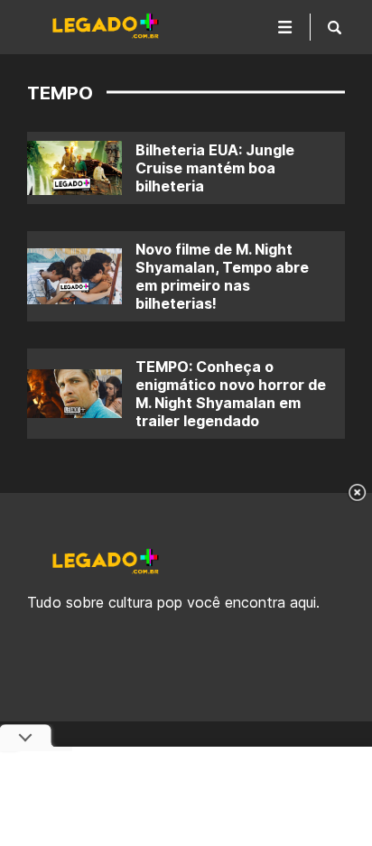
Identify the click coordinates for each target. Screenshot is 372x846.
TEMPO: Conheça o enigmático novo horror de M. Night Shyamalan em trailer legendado (230, 394)
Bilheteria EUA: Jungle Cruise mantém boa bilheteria (214, 168)
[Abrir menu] (285, 27)
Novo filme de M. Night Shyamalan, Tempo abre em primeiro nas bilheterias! (222, 276)
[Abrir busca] (334, 27)
